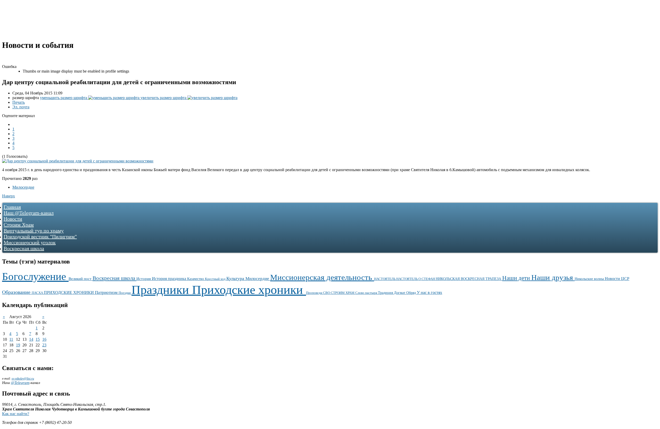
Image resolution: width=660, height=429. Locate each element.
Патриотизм (107, 292)
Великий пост (81, 279)
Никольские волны (590, 279)
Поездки (125, 293)
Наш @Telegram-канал (29, 213)
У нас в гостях (429, 292)
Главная (12, 207)
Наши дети (516, 278)
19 (18, 345)
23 (44, 345)
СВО (327, 293)
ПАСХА (38, 293)
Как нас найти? (15, 414)
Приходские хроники (249, 289)
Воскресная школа (24, 248)
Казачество (196, 279)
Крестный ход (215, 279)
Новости (13, 219)
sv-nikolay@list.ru (23, 378)
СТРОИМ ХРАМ (343, 293)
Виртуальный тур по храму (34, 230)
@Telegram (20, 383)
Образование (17, 292)
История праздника (169, 278)
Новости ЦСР (617, 278)
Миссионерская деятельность (322, 277)
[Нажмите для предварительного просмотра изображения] (77, 161)
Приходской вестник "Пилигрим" (40, 236)
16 (44, 339)
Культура (235, 278)
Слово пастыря (366, 293)
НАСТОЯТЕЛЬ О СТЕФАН (416, 279)
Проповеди (314, 293)
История (144, 279)
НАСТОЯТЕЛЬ (385, 279)
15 (38, 339)
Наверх (8, 196)
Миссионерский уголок (30, 242)
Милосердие (23, 187)
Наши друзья (553, 277)
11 (11, 339)
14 (31, 339)
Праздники (161, 289)
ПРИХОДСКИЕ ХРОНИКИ (69, 292)
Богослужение (35, 276)
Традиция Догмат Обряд (397, 293)
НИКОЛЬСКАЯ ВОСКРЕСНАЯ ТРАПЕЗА (469, 279)
